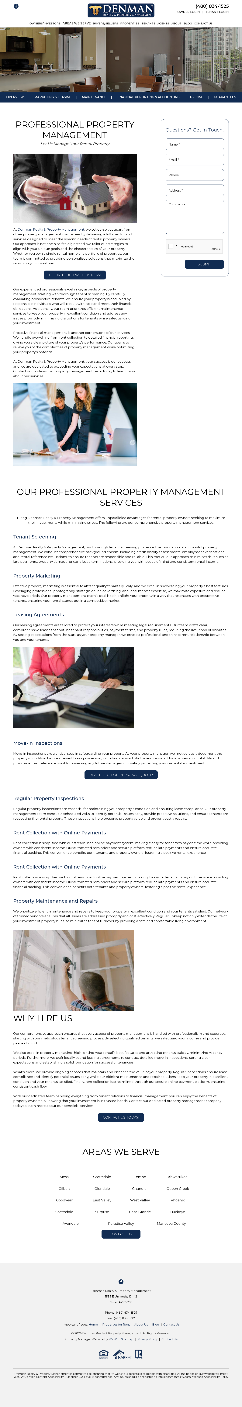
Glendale (102, 1189)
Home (93, 1324)
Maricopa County (171, 1224)
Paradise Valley (121, 1224)
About (176, 23)
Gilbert (64, 1189)
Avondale (71, 1224)
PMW (113, 1339)
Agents (163, 23)
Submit (204, 264)
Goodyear (64, 1200)
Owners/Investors (44, 23)
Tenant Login (217, 12)
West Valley (140, 1200)
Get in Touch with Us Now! (75, 275)
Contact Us (203, 23)
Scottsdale (102, 1177)
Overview (15, 97)
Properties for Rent (116, 1324)
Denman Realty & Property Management (51, 229)
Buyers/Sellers (105, 23)
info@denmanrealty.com (174, 1377)
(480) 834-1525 (212, 6)
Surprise (102, 1212)
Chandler (140, 1189)
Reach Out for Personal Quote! (121, 775)
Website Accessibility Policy (210, 1377)
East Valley (102, 1200)
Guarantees (225, 97)
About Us (141, 1324)
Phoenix (178, 1200)
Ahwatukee (178, 1177)
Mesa (64, 1177)
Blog (188, 23)
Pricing (196, 97)
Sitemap (127, 1339)
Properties (129, 23)
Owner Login (188, 12)
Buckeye (177, 1212)
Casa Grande (140, 1212)
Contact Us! (121, 1234)
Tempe (140, 1177)
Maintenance (94, 97)
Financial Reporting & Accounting (148, 97)
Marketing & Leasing (52, 97)
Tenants (148, 23)
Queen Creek (178, 1189)
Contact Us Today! (121, 1117)
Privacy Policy (147, 1339)
